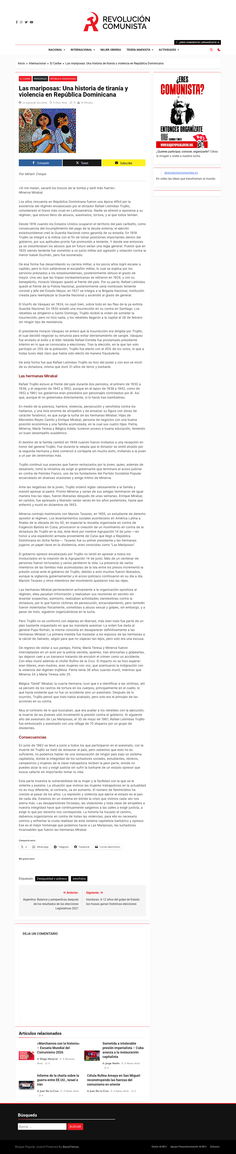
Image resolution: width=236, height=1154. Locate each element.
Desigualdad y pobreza (52, 878)
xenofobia (79, 878)
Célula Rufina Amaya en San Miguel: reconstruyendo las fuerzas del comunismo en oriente (114, 1080)
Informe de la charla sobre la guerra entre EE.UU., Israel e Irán (58, 1080)
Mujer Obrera (110, 49)
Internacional (81, 49)
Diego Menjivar (49, 1059)
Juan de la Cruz (49, 1091)
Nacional (55, 49)
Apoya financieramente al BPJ (188, 1146)
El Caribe (25, 78)
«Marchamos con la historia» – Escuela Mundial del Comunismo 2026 (58, 1048)
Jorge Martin (112, 1063)
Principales (40, 78)
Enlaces (214, 1146)
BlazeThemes (71, 1146)
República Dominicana (63, 78)
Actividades (167, 49)
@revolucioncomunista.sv (181, 173)
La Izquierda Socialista (35, 102)
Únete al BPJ (159, 1146)
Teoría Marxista (138, 49)
